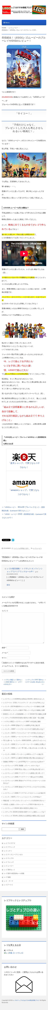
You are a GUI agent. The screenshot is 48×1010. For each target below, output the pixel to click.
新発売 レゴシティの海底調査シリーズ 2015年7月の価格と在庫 (24, 714)
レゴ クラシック (9, 847)
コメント (5, 611)
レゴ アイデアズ (9, 843)
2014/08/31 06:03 (12, 574)
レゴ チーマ (8, 881)
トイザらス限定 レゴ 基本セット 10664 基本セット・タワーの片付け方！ (13, 682)
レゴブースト (8, 885)
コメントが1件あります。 (22, 548)
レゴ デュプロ (9, 858)
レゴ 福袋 (7, 877)
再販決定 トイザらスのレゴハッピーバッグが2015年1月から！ (24, 801)
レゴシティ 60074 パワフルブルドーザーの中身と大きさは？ (24, 733)
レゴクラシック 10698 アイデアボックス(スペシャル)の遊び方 (24, 793)
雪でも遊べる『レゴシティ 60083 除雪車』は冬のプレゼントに (24, 740)
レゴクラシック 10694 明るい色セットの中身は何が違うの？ (24, 769)
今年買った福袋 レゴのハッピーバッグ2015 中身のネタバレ (23, 804)
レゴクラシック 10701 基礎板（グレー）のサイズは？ (21, 765)
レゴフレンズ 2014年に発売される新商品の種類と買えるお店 (24, 816)
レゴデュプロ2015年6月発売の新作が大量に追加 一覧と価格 (23, 718)
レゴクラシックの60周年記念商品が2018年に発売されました (24, 699)
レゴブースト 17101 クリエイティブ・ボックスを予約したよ (24, 703)
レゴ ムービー (37, 548)
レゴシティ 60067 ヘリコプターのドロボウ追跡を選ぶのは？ (24, 729)
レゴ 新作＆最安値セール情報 (14, 873)
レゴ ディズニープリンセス (13, 854)
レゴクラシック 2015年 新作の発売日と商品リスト (20, 808)
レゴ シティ (8, 851)
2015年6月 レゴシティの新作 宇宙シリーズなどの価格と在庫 (24, 710)
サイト (4, 658)
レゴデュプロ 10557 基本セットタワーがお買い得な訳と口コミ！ (34, 682)
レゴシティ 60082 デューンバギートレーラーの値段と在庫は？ (24, 744)
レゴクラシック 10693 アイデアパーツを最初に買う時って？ (24, 773)
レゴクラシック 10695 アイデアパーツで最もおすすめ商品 (23, 777)
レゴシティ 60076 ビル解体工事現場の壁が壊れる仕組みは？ (24, 758)
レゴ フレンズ (9, 862)
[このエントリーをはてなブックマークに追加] (13, 540)
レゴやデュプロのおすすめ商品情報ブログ (26, 1000)
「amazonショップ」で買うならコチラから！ (24, 492)
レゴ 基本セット (9, 870)
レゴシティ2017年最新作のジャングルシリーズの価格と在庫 (23, 706)
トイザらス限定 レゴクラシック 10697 (22, 721)
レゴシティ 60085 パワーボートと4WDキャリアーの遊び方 (23, 754)
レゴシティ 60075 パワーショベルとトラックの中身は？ (22, 797)
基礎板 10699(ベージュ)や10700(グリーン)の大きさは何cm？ (24, 762)
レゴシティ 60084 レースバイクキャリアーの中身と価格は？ (24, 737)
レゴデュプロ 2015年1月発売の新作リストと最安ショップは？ (24, 812)
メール (5, 653)
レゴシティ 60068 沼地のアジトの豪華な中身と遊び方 (21, 725)
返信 (8, 585)
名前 (4, 648)
